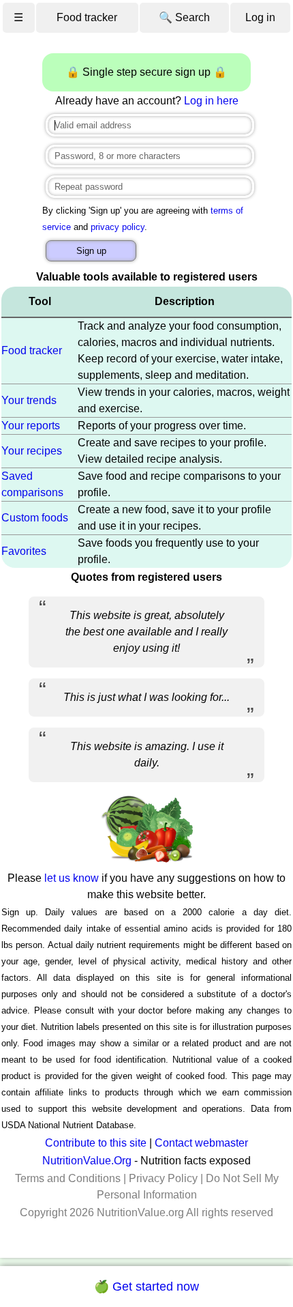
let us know (71, 878)
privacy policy (117, 227)
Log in (260, 17)
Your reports (30, 425)
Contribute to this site (95, 1143)
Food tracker (87, 17)
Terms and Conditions (68, 1178)
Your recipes (31, 451)
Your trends (29, 400)
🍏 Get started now (146, 1286)
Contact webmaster (201, 1143)
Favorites (23, 551)
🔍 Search (184, 17)
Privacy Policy (163, 1178)
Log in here (211, 100)
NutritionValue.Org (87, 1160)
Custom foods (34, 517)
